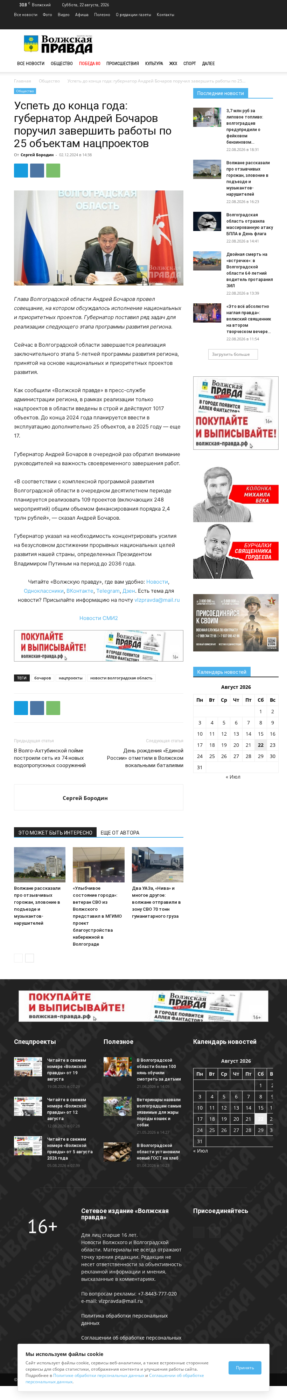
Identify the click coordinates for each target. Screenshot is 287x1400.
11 (212, 733)
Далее (208, 63)
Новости (157, 581)
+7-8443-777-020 (157, 1293)
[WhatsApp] (53, 171)
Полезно (102, 14)
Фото (47, 14)
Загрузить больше (231, 354)
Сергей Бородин (37, 154)
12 (224, 733)
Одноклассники (44, 590)
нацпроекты (71, 677)
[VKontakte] (267, 24)
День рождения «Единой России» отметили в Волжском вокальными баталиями (145, 758)
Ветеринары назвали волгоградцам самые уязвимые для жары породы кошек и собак (159, 1112)
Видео (64, 14)
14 (248, 733)
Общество (62, 63)
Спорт (189, 63)
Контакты (165, 14)
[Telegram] (256, 24)
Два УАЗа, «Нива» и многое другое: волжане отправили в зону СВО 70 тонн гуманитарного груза (156, 902)
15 (261, 733)
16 (272, 733)
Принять (245, 1368)
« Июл (233, 776)
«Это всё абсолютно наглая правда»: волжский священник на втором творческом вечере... (248, 319)
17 (200, 745)
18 (212, 745)
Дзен (128, 590)
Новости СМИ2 (98, 618)
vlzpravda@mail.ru (157, 600)
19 (224, 745)
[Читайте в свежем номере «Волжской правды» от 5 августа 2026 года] (28, 1145)
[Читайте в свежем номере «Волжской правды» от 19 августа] (28, 1066)
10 (200, 733)
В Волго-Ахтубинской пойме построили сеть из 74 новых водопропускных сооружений (50, 758)
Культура (154, 63)
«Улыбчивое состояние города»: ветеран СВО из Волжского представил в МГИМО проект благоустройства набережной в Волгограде (97, 916)
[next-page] (29, 958)
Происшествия (122, 63)
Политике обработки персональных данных (98, 1375)
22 (261, 745)
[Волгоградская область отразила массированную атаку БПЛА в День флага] (207, 221)
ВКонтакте (79, 590)
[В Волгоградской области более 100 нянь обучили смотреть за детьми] (118, 1066)
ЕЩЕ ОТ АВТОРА (120, 833)
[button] (264, 63)
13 (236, 733)
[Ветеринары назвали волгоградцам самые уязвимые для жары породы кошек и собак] (118, 1106)
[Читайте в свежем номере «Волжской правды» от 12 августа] (28, 1106)
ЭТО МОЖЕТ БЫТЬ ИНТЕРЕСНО (55, 833)
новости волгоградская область (121, 677)
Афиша (82, 14)
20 (236, 745)
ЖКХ (173, 63)
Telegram (108, 590)
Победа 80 (89, 63)
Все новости (25, 14)
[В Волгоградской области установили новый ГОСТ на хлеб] (118, 1152)
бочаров (42, 677)
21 (248, 745)
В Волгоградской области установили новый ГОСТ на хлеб (158, 1152)
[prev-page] (18, 958)
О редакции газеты (133, 14)
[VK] (37, 171)
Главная (22, 81)
